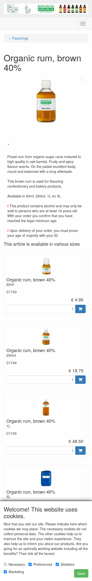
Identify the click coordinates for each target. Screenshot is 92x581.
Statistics (67, 564)
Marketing (16, 571)
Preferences (42, 564)
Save (81, 573)
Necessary (17, 564)
